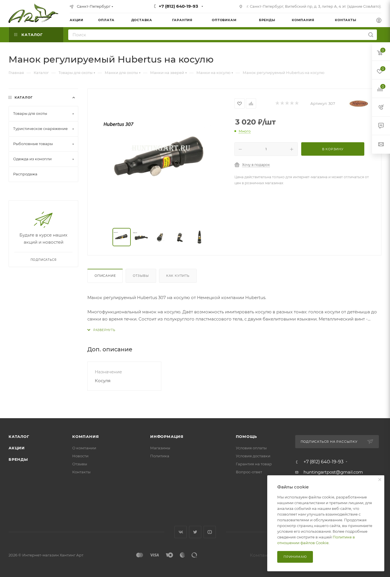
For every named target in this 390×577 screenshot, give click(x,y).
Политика (159, 456)
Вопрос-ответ (249, 472)
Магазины (160, 448)
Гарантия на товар (254, 464)
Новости (80, 456)
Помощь (246, 436)
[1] (277, 103)
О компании (84, 448)
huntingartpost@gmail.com (333, 472)
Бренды (18, 459)
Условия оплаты (251, 448)
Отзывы (141, 276)
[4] (291, 103)
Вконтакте (180, 532)
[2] (282, 103)
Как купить (178, 276)
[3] (286, 103)
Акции (17, 448)
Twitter (195, 532)
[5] (296, 103)
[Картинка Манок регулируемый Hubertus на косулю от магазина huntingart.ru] (161, 159)
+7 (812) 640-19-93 (178, 6)
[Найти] (371, 34)
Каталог (19, 436)
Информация (167, 436)
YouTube (210, 532)
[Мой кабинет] (378, 21)
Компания (85, 436)
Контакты (81, 472)
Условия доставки (253, 456)
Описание (105, 276)
